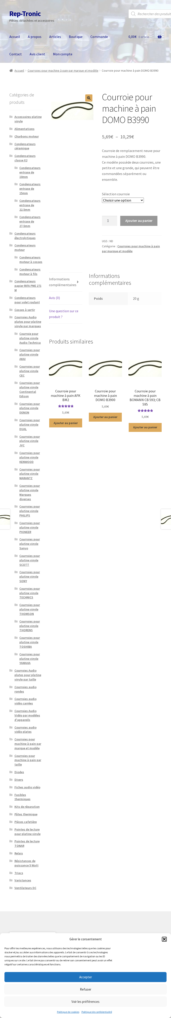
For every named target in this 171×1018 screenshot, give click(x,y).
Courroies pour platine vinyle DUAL (29, 424)
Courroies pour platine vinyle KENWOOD (29, 457)
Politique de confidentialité (96, 1012)
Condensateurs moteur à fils (30, 271)
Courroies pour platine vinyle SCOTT (29, 560)
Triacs (18, 873)
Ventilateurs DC (25, 888)
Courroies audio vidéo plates (25, 729)
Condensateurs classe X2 (25, 158)
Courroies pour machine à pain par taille (27, 760)
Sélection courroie (116, 194)
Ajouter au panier (139, 220)
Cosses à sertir (24, 310)
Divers (18, 780)
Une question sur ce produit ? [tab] (63, 314)
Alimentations (24, 129)
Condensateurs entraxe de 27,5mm (30, 221)
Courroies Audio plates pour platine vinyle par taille (27, 674)
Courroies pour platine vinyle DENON (29, 408)
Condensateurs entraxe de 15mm (30, 188)
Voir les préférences (85, 1001)
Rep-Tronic (25, 13)
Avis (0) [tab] (54, 298)
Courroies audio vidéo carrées (25, 701)
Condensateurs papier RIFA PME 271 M (27, 285)
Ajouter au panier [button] (66, 423)
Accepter (85, 977)
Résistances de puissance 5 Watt (26, 863)
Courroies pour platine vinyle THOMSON (29, 609)
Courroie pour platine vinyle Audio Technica (30, 338)
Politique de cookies (68, 1012)
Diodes (19, 772)
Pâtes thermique (25, 814)
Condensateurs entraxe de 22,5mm (30, 205)
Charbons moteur (26, 136)
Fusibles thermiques (22, 797)
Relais (18, 853)
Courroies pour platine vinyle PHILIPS (29, 510)
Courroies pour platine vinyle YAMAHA (29, 658)
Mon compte (62, 54)
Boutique (76, 36)
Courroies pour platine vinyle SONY (29, 576)
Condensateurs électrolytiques (25, 235)
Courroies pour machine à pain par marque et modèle (63, 71)
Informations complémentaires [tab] (62, 282)
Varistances (22, 880)
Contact (15, 54)
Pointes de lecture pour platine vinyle (27, 831)
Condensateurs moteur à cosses (30, 259)
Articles (55, 36)
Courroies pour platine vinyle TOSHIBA (29, 642)
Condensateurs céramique (25, 146)
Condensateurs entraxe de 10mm (30, 172)
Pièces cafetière (25, 822)
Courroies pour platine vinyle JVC (29, 441)
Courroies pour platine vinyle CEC (29, 370)
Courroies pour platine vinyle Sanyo (29, 543)
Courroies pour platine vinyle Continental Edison (29, 389)
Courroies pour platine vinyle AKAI (29, 354)
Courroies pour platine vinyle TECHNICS (29, 593)
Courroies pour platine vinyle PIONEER (29, 527)
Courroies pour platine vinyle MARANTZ (29, 473)
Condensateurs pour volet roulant (27, 300)
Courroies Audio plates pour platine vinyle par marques (27, 321)
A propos (34, 36)
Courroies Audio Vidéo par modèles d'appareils (27, 715)
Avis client (37, 54)
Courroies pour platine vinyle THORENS (29, 625)
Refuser (85, 989)
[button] (164, 939)
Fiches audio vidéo (27, 787)
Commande (99, 36)
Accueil (14, 36)
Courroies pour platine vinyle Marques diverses (29, 492)
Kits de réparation (27, 807)
